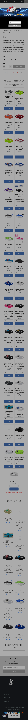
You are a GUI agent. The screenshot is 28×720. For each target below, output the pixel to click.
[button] (26, 8)
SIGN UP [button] (15, 25)
